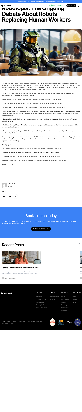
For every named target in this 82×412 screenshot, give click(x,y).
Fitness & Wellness (41, 299)
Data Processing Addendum (35, 321)
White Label (64, 310)
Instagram (74, 299)
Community (64, 305)
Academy (63, 302)
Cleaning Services (40, 305)
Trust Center (4, 323)
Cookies (12, 323)
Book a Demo (71, 5)
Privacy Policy (21, 321)
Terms (14, 321)
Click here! (60, 1)
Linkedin (74, 296)
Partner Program (65, 307)
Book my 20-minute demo (41, 229)
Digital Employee (54, 296)
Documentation (65, 299)
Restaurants (39, 296)
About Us (52, 299)
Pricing (62, 296)
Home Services (40, 302)
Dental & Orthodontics (41, 307)
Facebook (74, 302)
